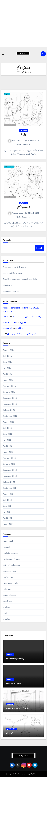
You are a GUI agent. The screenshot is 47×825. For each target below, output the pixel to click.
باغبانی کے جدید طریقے (11, 559)
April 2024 (7, 518)
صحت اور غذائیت (9, 595)
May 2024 (7, 512)
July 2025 (7, 428)
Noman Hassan (18, 141)
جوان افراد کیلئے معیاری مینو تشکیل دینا (28, 317)
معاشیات (6, 619)
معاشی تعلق (23, 135)
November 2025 (10, 404)
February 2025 (9, 458)
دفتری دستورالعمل (10, 583)
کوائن (5, 613)
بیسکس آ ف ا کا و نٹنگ (11, 565)
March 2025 (8, 452)
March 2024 (8, 524)
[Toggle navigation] (3, 54)
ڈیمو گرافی (23, 130)
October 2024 (9, 482)
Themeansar (37, 774)
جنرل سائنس (8, 577)
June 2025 (7, 434)
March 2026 (8, 380)
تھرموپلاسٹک (7, 285)
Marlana (6, 317)
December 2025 (10, 398)
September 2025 (10, 416)
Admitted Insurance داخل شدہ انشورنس (20, 279)
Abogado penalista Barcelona (15, 308)
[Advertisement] (23, 23)
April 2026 (7, 374)
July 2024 (7, 500)
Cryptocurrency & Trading (14, 267)
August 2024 (8, 494)
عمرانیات (6, 607)
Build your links (9, 322)
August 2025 (8, 422)
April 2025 (7, 446)
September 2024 (10, 488)
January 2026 (9, 392)
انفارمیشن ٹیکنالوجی (10, 553)
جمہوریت (22, 322)
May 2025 (7, 440)
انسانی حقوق (8, 541)
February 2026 (9, 386)
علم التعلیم (7, 601)
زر (3, 334)
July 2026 (7, 356)
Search (7, 240)
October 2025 (9, 410)
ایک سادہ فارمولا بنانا (11, 291)
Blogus (29, 774)
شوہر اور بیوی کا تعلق (23, 207)
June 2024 (8, 506)
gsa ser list (7, 328)
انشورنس (6, 547)
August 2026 (8, 350)
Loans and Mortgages (12, 273)
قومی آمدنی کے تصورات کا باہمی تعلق (21, 334)
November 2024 (10, 476)
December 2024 (10, 470)
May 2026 (7, 368)
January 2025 (9, 464)
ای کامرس (19, 328)
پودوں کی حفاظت (9, 571)
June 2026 (8, 362)
